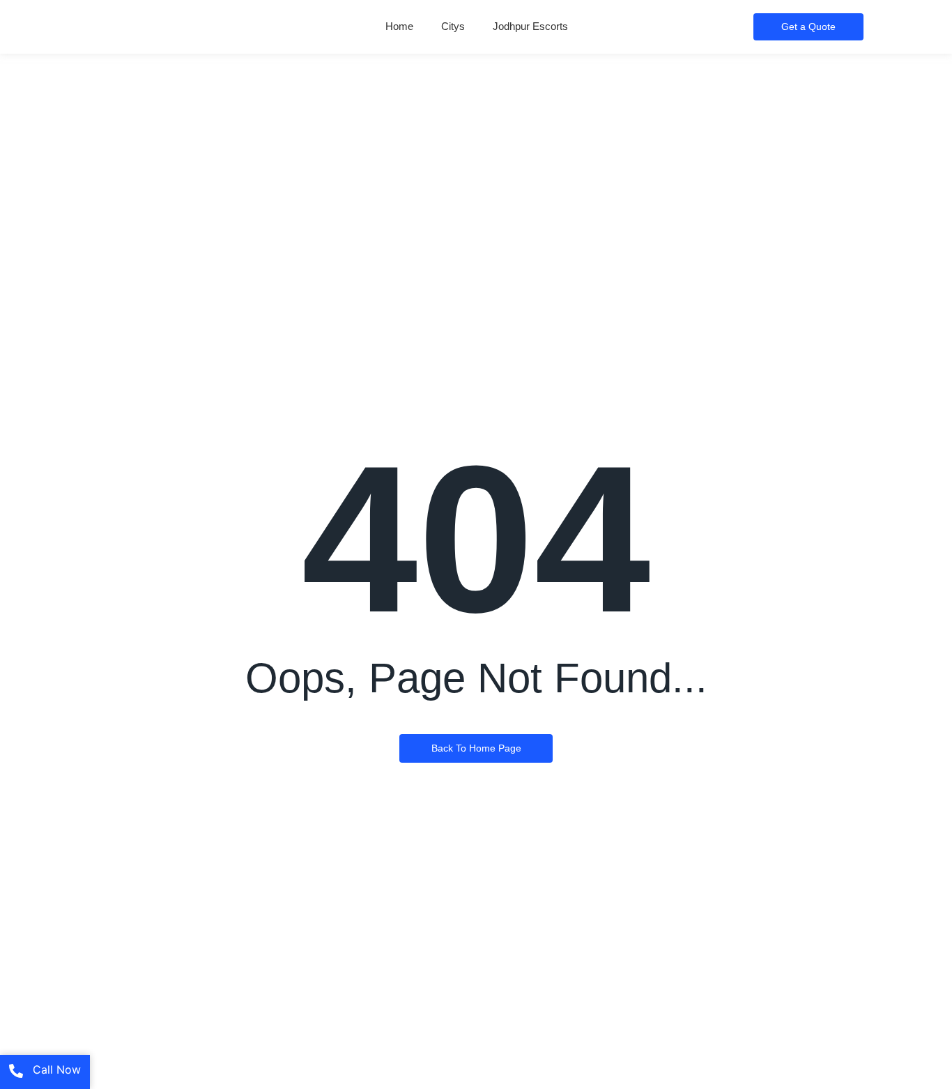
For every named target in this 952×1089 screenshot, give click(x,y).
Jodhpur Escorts (530, 26)
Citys (453, 26)
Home (399, 26)
